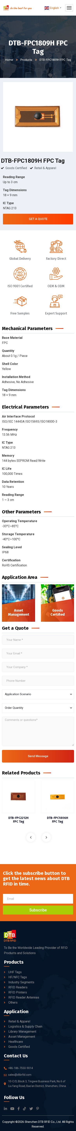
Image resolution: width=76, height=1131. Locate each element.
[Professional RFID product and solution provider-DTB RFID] (17, 8)
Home (9, 60)
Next (46, 837)
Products (26, 60)
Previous (30, 837)
